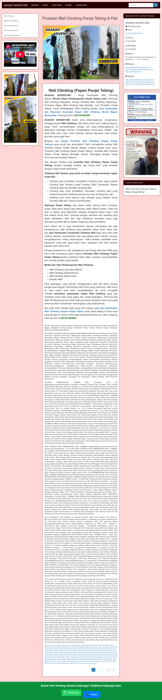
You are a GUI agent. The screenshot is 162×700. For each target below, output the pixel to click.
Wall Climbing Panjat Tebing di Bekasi (60, 658)
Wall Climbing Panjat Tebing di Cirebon (79, 660)
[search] (155, 5)
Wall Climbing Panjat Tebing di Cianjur (55, 660)
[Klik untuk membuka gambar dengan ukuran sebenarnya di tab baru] (81, 52)
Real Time (141, 120)
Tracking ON (149, 120)
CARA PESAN (57, 5)
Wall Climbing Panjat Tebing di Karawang (79, 661)
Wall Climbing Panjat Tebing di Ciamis (105, 658)
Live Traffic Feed (142, 97)
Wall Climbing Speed (11, 30)
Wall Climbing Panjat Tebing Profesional (72, 649)
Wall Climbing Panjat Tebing (140, 189)
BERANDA (35, 5)
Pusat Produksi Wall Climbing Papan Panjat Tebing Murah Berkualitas (68, 645)
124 (108, 670)
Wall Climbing (9, 16)
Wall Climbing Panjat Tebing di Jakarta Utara (104, 654)
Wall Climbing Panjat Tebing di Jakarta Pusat (96, 652)
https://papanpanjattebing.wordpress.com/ (139, 80)
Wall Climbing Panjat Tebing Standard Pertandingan (88, 651)
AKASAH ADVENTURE (16, 5)
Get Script (134, 120)
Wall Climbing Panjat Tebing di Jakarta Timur (77, 654)
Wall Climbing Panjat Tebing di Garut (102, 660)
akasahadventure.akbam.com (138, 104)
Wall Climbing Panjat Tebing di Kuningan (104, 661)
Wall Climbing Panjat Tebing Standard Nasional (98, 649)
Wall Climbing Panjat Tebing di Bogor (82, 658)
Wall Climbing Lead (10, 25)
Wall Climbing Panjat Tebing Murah (99, 645)
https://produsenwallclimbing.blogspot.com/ (140, 84)
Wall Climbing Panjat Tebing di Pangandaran (83, 663)
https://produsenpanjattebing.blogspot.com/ (140, 82)
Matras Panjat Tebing (11, 21)
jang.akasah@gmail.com (134, 33)
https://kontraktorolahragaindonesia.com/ (139, 69)
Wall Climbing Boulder (11, 35)
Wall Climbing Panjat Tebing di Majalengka (56, 663)
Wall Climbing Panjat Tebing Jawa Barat (56, 656)
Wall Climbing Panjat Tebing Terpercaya (97, 647)
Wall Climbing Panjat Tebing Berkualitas (72, 647)
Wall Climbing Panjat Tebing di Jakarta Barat (68, 652)
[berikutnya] (113, 670)
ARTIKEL (69, 5)
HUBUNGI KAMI (81, 5)
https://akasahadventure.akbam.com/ (138, 67)
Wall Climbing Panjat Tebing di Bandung (81, 656)
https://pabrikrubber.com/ (133, 71)
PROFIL (45, 5)
